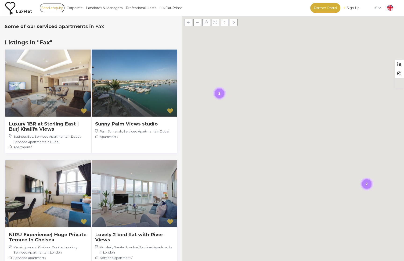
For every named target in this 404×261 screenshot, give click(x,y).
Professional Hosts (141, 8)
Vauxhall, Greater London (119, 247)
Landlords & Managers (104, 8)
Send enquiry (52, 8)
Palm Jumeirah (111, 131)
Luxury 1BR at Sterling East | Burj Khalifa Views (44, 126)
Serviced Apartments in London (38, 252)
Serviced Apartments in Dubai (36, 142)
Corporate (75, 8)
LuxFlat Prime (170, 8)
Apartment (22, 147)
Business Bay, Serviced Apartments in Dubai (47, 136)
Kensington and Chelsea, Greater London (45, 247)
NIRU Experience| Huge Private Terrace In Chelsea (48, 237)
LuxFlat (24, 11)
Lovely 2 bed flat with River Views (129, 237)
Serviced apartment (29, 258)
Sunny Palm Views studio (126, 123)
